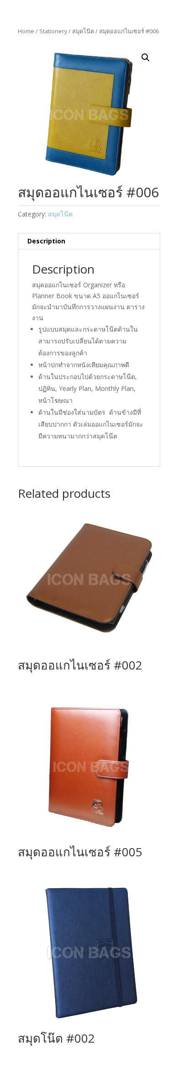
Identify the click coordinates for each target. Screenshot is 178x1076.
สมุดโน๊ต (83, 31)
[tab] (89, 241)
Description (46, 241)
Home (26, 31)
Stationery (53, 31)
